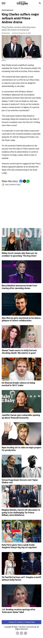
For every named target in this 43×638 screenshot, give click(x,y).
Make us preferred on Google (12, 184)
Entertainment (7, 10)
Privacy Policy (30, 622)
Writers (20, 622)
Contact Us (13, 622)
